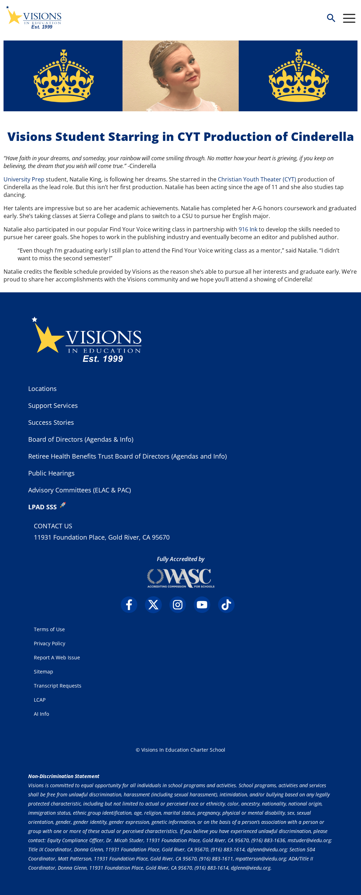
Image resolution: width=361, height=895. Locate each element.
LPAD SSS (42, 507)
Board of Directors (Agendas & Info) (80, 439)
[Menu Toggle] (349, 18)
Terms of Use (49, 629)
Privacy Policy (49, 643)
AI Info (41, 713)
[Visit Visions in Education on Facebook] (132, 604)
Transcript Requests (57, 685)
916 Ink (248, 229)
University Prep (24, 179)
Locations (42, 388)
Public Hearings (51, 473)
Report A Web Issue (57, 657)
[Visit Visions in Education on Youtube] (205, 604)
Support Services (53, 405)
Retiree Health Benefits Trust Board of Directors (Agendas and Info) (127, 456)
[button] (331, 18)
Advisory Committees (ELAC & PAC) (79, 490)
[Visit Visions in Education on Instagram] (180, 604)
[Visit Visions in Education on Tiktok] (229, 604)
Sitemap (43, 671)
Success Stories (51, 422)
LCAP (39, 699)
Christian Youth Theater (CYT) (257, 179)
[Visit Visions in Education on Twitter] (156, 604)
